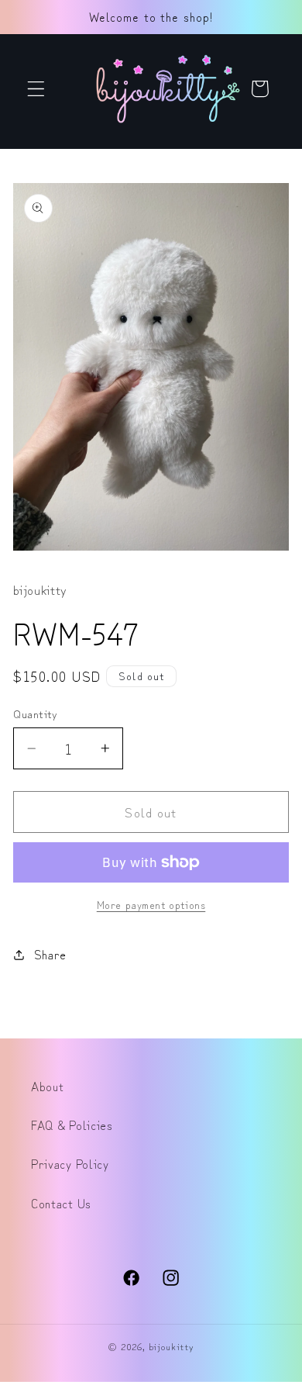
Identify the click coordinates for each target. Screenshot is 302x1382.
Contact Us (61, 1203)
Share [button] (50, 954)
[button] (36, 89)
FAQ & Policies (72, 1124)
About (47, 1085)
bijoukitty (171, 1346)
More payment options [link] (151, 904)
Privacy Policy (70, 1163)
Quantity (35, 713)
